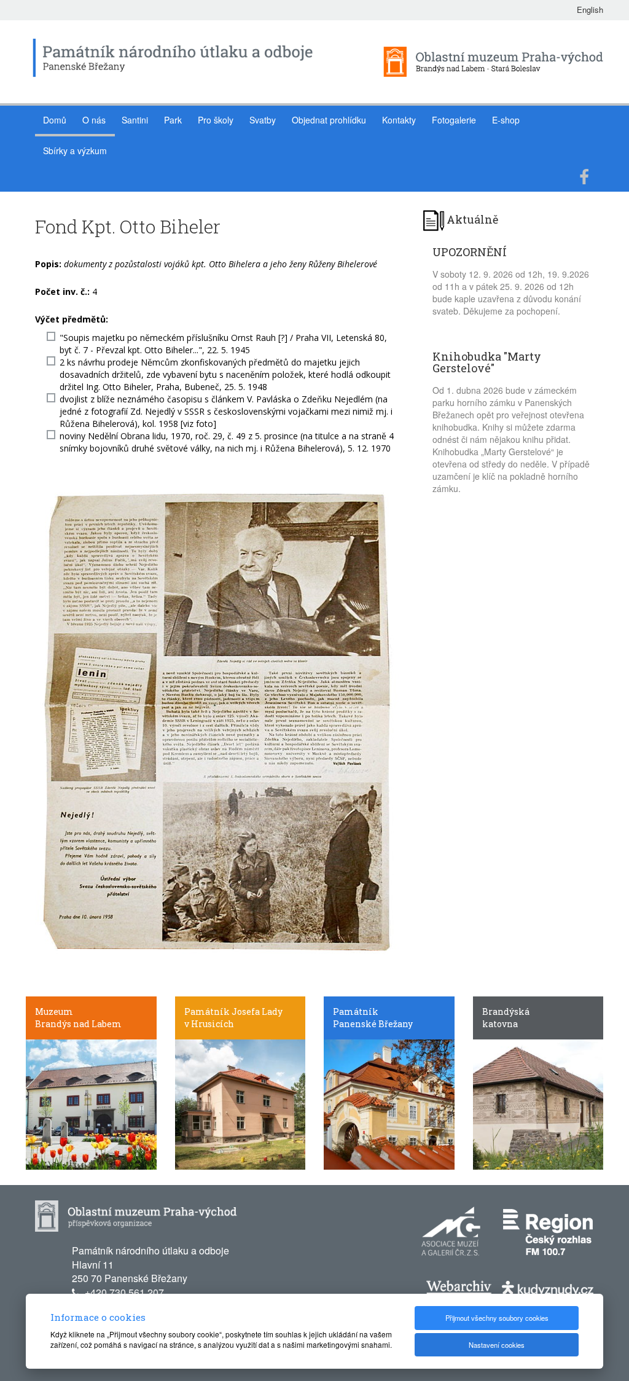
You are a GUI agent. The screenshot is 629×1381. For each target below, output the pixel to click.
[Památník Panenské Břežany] (389, 1103)
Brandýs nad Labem (78, 1024)
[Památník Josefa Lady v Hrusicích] (240, 1103)
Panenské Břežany (373, 1024)
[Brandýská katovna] (538, 1103)
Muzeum (54, 1011)
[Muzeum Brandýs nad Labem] (91, 1103)
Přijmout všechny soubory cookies (497, 1318)
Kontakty (399, 120)
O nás (94, 120)
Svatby (262, 120)
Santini (135, 120)
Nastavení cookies (497, 1345)
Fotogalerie (454, 120)
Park (173, 120)
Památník (355, 1011)
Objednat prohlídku (329, 120)
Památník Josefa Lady (233, 1011)
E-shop (506, 120)
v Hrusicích (209, 1024)
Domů (54, 120)
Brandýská (505, 1011)
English (590, 9)
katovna (500, 1024)
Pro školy (215, 120)
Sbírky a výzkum (75, 150)
